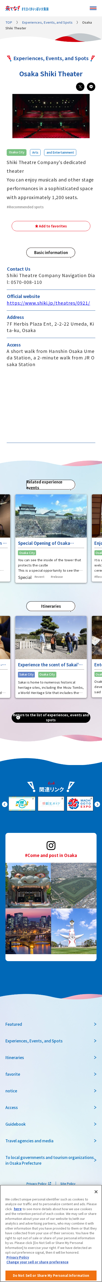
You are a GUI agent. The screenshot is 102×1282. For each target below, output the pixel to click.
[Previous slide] (4, 803)
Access (11, 1107)
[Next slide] (97, 803)
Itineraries (14, 1057)
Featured (13, 1024)
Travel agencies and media (29, 1140)
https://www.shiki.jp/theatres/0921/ (48, 303)
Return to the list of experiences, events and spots (51, 717)
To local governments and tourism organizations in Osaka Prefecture (49, 1160)
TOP (8, 22)
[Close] (96, 1191)
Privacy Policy (36, 1183)
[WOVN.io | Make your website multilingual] (47, 1276)
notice (11, 1090)
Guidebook (15, 1124)
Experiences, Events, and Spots (47, 22)
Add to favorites (53, 226)
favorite (12, 1074)
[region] (51, 1233)
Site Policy (68, 1183)
